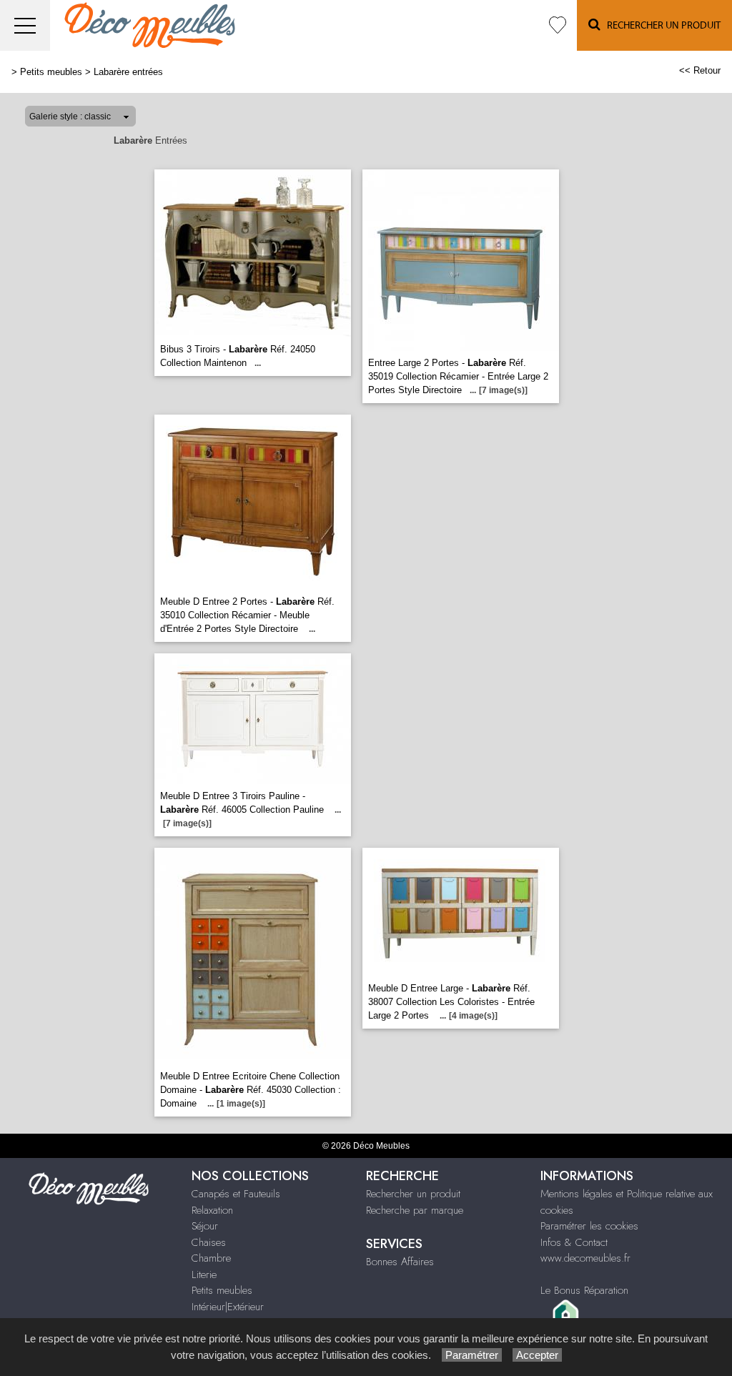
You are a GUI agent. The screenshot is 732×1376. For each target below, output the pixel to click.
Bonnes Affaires (400, 1261)
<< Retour (700, 70)
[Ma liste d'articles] (557, 25)
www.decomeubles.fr (585, 1258)
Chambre (211, 1258)
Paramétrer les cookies (589, 1226)
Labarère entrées (128, 71)
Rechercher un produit (413, 1194)
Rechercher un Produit (660, 25)
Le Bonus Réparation (584, 1290)
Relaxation (212, 1210)
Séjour (205, 1226)
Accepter (537, 1355)
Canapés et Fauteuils (236, 1194)
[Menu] (25, 25)
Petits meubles (51, 71)
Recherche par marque (414, 1210)
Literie (204, 1274)
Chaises (209, 1242)
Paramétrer (471, 1355)
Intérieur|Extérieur (228, 1307)
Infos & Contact (574, 1242)
